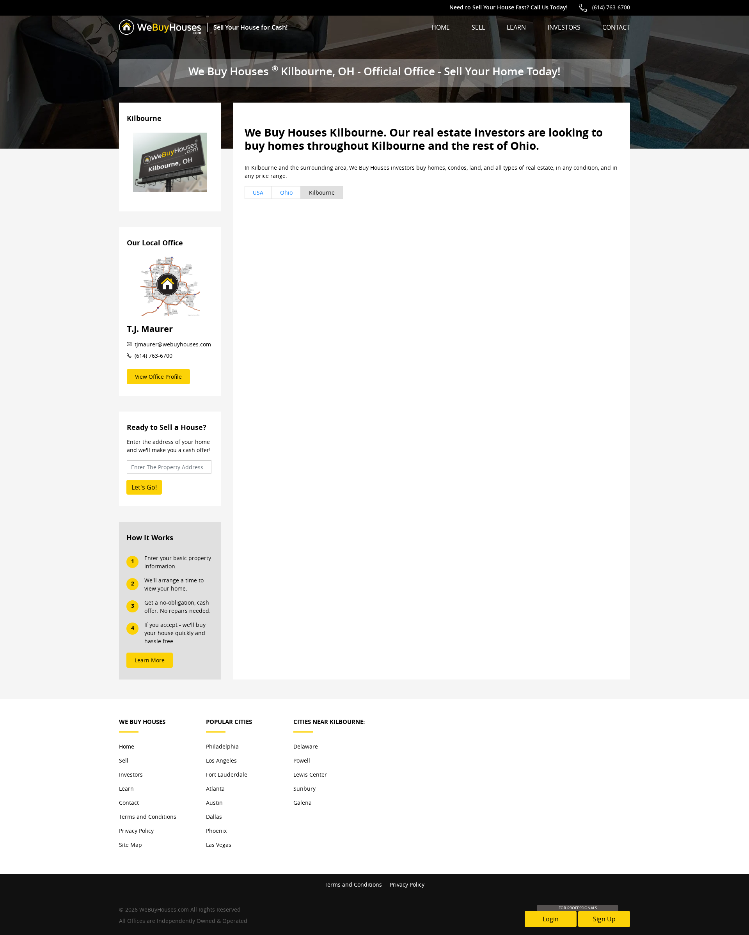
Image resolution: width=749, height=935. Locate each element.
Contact (616, 27)
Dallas (214, 816)
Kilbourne (322, 192)
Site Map (130, 844)
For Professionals (578, 907)
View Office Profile (158, 376)
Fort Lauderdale (226, 774)
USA (258, 192)
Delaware (305, 746)
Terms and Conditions (147, 816)
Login (551, 919)
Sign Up (604, 919)
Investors (564, 27)
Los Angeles (221, 760)
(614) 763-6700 (611, 7)
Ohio (286, 192)
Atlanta (215, 788)
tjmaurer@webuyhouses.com (173, 344)
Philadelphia (222, 746)
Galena (302, 802)
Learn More (150, 660)
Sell (478, 27)
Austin (214, 802)
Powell (301, 760)
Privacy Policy (136, 830)
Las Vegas (218, 844)
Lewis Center (310, 774)
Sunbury (304, 788)
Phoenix (216, 830)
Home (440, 27)
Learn (516, 27)
